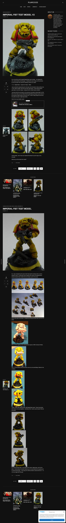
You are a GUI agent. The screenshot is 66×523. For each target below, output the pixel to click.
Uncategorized (5, 185)
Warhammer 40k (26, 103)
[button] (63, 512)
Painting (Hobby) (8, 184)
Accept (52, 520)
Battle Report (21, 103)
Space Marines (18, 475)
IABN (14, 193)
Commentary (25, 187)
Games (4, 184)
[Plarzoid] (33, 3)
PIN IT (20, 119)
